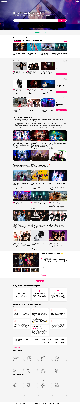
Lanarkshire (57, 361)
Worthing (28, 383)
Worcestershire (29, 360)
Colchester (28, 389)
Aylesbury (14, 380)
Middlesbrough (57, 385)
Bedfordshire (15, 358)
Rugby (28, 381)
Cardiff (42, 359)
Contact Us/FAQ (50, 403)
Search (73, 1)
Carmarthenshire (43, 368)
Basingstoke (29, 375)
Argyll (56, 371)
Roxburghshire (57, 359)
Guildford (14, 396)
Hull (55, 380)
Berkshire (14, 360)
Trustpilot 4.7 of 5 (23, 403)
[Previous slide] (64, 41)
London (14, 361)
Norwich (56, 381)
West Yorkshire (29, 367)
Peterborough (29, 396)
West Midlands (29, 358)
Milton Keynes (15, 375)
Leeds (42, 388)
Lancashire (28, 372)
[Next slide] (66, 41)
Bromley (14, 395)
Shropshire (28, 359)
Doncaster (42, 384)
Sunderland (57, 390)
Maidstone (28, 386)
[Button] (20, 47)
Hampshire (14, 368)
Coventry (28, 390)
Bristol (42, 389)
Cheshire (28, 369)
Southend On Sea (29, 388)
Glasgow (56, 396)
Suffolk (14, 367)
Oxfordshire (15, 356)
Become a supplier (44, 403)
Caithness (56, 370)
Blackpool (56, 384)
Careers (54, 403)
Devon (42, 367)
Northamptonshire (16, 357)
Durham (56, 389)
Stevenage (14, 389)
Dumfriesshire (57, 358)
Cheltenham (43, 381)
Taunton (56, 383)
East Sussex (29, 357)
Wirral (56, 375)
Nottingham (15, 370)
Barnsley (42, 380)
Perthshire (56, 367)
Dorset (42, 360)
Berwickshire (57, 369)
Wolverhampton (29, 380)
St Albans (14, 384)
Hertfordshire (15, 362)
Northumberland (57, 357)
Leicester (28, 387)
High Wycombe (15, 383)
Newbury (14, 385)
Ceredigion (42, 370)
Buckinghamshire (15, 359)
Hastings (42, 383)
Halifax (42, 387)
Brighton (28, 385)
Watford (14, 382)
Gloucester (42, 386)
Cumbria (56, 356)
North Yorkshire (43, 356)
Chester (42, 395)
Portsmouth (43, 375)
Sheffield (28, 395)
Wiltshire (28, 362)
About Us (36, 403)
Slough (14, 381)
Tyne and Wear (43, 372)
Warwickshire (15, 369)
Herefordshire (29, 368)
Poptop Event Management (17, 347)
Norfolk (42, 358)
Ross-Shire (56, 368)
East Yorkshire (43, 361)
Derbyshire (14, 372)
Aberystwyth (57, 386)
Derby (28, 382)
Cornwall (56, 360)
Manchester (29, 361)
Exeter (56, 387)
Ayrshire (56, 362)
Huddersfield (43, 385)
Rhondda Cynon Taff (44, 362)
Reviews (40, 403)
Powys (42, 357)
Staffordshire (29, 356)
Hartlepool (42, 369)
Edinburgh (56, 395)
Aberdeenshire (57, 372)
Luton (14, 387)
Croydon (14, 390)
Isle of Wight (29, 370)
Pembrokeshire (43, 371)
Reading (14, 386)
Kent (14, 371)
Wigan (42, 390)
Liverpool (28, 371)
